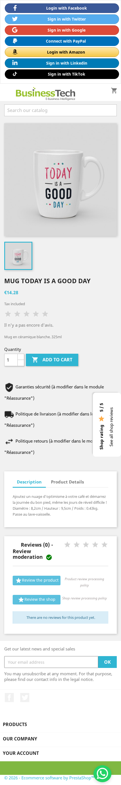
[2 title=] (76, 545)
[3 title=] (86, 545)
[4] (36, 314)
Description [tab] (29, 482)
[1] (8, 314)
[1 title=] (67, 545)
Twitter (24, 697)
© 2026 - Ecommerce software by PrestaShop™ (49, 777)
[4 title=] (95, 545)
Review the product (37, 580)
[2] (17, 314)
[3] (26, 314)
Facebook (9, 697)
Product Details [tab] (67, 482)
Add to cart (52, 359)
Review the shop (36, 599)
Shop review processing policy (84, 598)
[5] (45, 314)
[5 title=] (104, 545)
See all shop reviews (111, 427)
